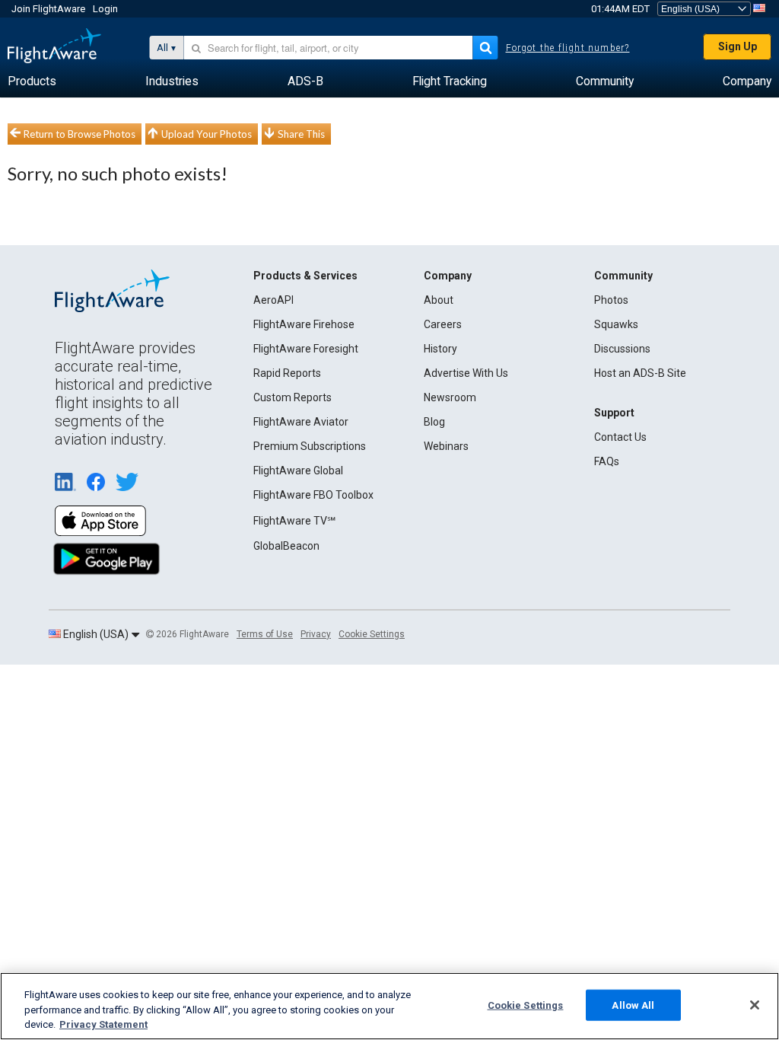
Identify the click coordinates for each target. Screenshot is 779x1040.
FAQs (606, 461)
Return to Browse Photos (79, 134)
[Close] (754, 1005)
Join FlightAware (48, 8)
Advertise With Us (466, 373)
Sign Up (737, 46)
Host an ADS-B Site (640, 373)
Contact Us (620, 437)
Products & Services (305, 276)
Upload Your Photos (206, 134)
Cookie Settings (372, 634)
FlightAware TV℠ (294, 521)
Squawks (616, 324)
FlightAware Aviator (300, 422)
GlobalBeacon (286, 546)
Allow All (633, 1004)
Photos (611, 300)
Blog (434, 422)
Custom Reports (292, 397)
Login (105, 8)
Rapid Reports (287, 373)
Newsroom (450, 397)
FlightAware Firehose (304, 324)
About (438, 300)
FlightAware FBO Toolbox (313, 495)
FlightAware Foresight (305, 349)
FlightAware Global (298, 470)
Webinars (446, 446)
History (440, 349)
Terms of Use (265, 634)
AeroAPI (273, 300)
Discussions (622, 349)
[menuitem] (32, 81)
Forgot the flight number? (568, 48)
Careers (443, 324)
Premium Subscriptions (309, 446)
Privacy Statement (103, 1024)
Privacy (315, 634)
